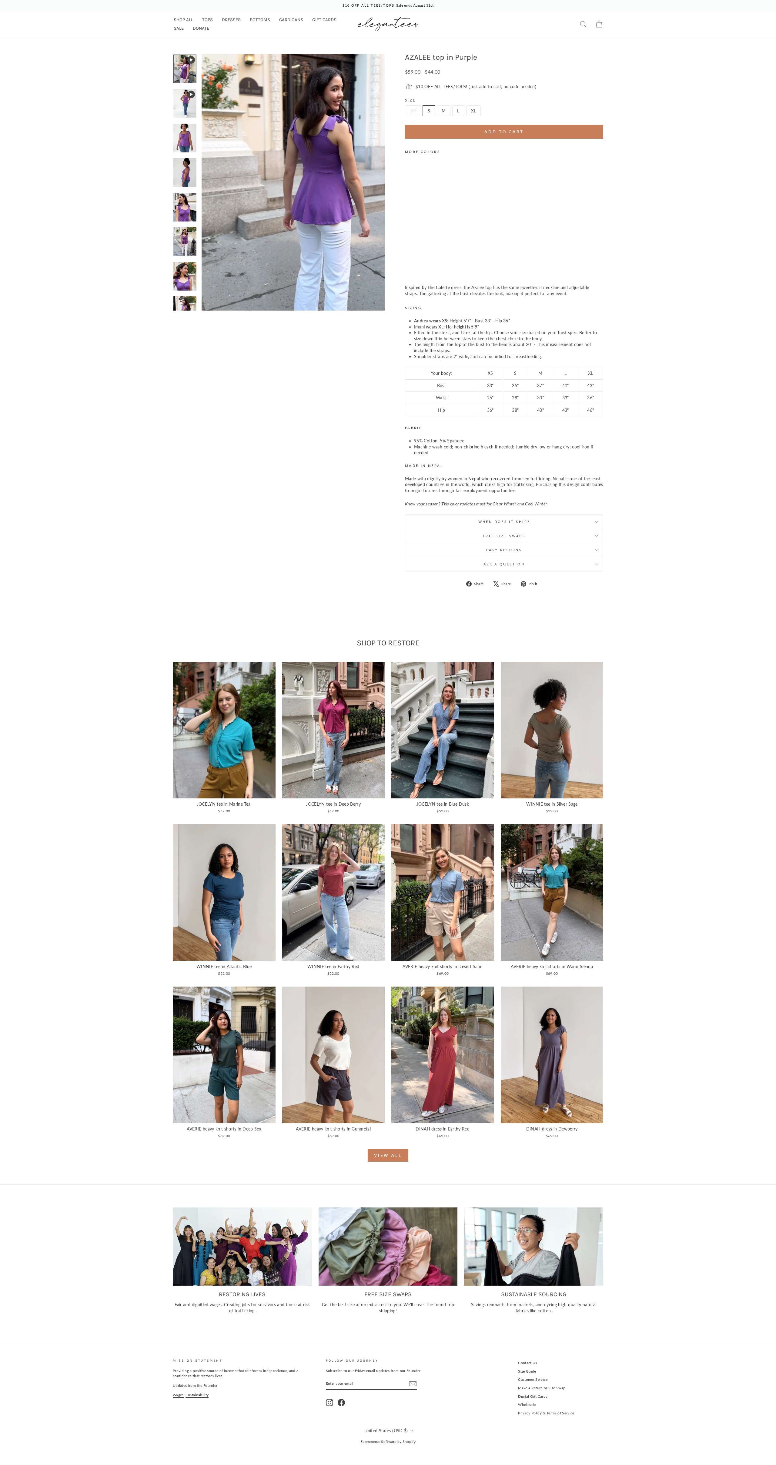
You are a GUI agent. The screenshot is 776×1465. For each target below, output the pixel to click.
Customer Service (533, 1379)
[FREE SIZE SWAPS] (388, 1246)
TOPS (207, 19)
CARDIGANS (291, 19)
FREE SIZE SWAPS (504, 536)
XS (413, 110)
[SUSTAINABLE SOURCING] (533, 1246)
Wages (178, 1395)
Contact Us (527, 1362)
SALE (179, 28)
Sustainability (197, 1395)
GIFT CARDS (324, 19)
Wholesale (527, 1404)
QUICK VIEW (224, 792)
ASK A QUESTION (504, 564)
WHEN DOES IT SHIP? (504, 522)
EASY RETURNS (504, 550)
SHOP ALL (183, 19)
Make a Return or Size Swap (541, 1388)
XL (473, 110)
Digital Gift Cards (532, 1396)
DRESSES (231, 19)
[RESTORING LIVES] (242, 1246)
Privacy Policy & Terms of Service (546, 1413)
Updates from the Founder (195, 1385)
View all (388, 1155)
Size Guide (527, 1371)
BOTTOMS (260, 19)
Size (410, 100)
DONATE (201, 28)
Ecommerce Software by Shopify (388, 1441)
